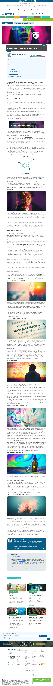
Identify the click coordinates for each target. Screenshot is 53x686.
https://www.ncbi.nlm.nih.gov (22, 561)
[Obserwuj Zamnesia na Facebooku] (8, 662)
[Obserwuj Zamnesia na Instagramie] (10, 662)
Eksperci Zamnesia (27, 668)
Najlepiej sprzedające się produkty (26, 657)
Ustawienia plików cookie (42, 682)
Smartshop (18, 656)
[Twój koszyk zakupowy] (43, 14)
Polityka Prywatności (19, 639)
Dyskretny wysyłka (27, 670)
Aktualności (11, 578)
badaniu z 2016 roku (12, 310)
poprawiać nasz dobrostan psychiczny (31, 308)
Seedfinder (25, 650)
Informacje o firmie (34, 653)
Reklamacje (33, 670)
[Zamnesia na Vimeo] (12, 662)
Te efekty (8, 259)
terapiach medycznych (41, 428)
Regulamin (33, 659)
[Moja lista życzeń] (40, 14)
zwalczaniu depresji (15, 443)
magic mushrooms (28, 137)
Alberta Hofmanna (38, 101)
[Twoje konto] (37, 14)
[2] (15, 341)
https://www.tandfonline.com (16, 556)
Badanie (8, 442)
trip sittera (31, 531)
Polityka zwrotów (34, 664)
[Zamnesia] (9, 14)
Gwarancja (33, 668)
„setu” (16, 528)
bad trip (39, 524)
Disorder (30, 390)
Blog (25, 652)
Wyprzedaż (18, 664)
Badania (18, 578)
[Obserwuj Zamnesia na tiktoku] (8, 664)
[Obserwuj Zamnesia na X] (14, 662)
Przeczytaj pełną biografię (19, 548)
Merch (18, 661)
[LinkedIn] (43, 548)
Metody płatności (34, 654)
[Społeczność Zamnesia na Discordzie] (12, 664)
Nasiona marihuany (20, 650)
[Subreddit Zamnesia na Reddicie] (10, 664)
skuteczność (21, 436)
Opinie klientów (26, 661)
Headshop (18, 652)
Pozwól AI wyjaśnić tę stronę (37, 55)
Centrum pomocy (34, 651)
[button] (9, 55)
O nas (25, 660)
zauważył (31, 399)
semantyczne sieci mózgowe (24, 350)
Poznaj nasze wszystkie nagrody (40, 644)
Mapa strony (26, 671)
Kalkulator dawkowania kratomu (41, 659)
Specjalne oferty (19, 662)
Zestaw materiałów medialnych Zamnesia (27, 664)
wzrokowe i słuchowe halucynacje (27, 89)
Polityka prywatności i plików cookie (34, 661)
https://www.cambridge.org (33, 563)
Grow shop (18, 659)
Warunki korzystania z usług (26, 639)
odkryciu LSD (10, 107)
